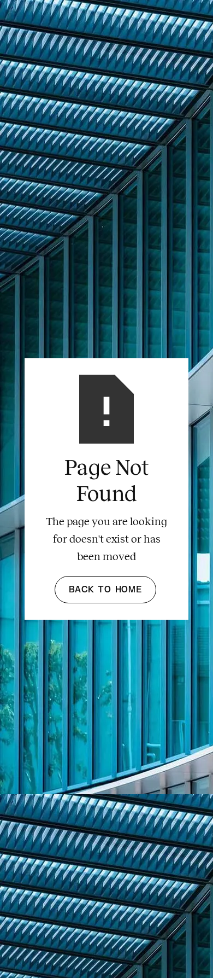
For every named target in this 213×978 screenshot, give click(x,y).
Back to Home (105, 589)
